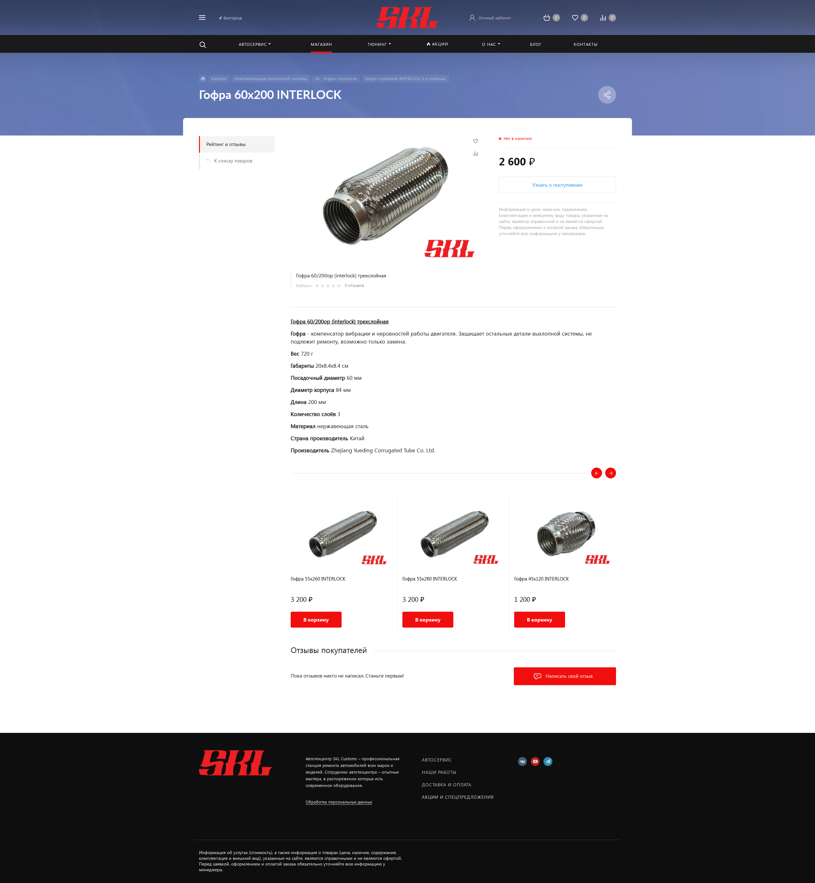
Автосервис (437, 760)
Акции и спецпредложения (458, 797)
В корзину (316, 619)
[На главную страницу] (407, 16)
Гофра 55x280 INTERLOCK (429, 579)
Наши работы (439, 772)
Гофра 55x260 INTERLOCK (318, 579)
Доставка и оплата (446, 785)
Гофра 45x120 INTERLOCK (541, 579)
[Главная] (203, 79)
